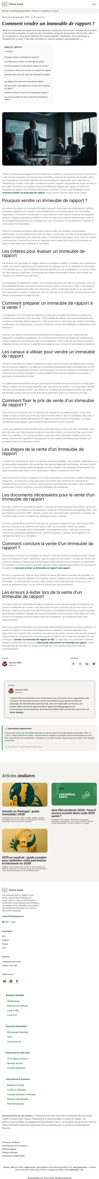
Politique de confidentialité (13, 1156)
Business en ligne (15, 1085)
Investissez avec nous (11, 961)
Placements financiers (17, 1032)
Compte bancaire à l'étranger (21, 1094)
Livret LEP (12, 1015)
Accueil (5, 11)
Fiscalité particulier (16, 1068)
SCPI (9, 1037)
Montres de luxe (15, 1063)
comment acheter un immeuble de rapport (23, 192)
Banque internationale (17, 1099)
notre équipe (16, 712)
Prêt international (15, 1103)
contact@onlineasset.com (13, 916)
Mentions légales (9, 1149)
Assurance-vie (14, 1041)
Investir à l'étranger (16, 1089)
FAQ (4, 948)
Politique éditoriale (10, 1152)
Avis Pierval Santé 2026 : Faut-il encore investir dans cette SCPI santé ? (73, 813)
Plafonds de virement (17, 1005)
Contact (5, 940)
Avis (4, 936)
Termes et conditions (11, 1142)
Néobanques (13, 1001)
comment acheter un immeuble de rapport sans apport (42, 568)
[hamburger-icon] (94, 4)
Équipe (5, 944)
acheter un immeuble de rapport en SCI (34, 639)
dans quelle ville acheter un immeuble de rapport (61, 642)
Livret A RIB (12, 1010)
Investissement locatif (20, 11)
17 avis (13, 922)
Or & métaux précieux (17, 1058)
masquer (9, 51)
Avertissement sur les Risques (14, 1146)
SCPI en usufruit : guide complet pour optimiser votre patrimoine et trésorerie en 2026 (24, 860)
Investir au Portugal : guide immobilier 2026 (20, 813)
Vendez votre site (9, 965)
